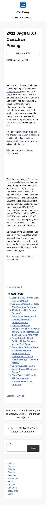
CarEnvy (23, 12)
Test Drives (13, 491)
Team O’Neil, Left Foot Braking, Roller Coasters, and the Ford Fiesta (24, 341)
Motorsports (13, 478)
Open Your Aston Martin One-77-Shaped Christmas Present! (24, 369)
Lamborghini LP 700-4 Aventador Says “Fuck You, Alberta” (25, 360)
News (10, 481)
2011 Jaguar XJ (14, 91)
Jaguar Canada (14, 287)
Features (12, 475)
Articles (20, 396)
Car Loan (12, 466)
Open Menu (24, 18)
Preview (11, 485)
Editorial (11, 469)
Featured (12, 472)
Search (10, 444)
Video (10, 494)
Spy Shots (12, 488)
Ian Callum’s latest (27, 135)
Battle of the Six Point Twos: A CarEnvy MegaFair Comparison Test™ (25, 350)
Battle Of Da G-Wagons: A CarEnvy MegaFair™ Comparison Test (24, 319)
